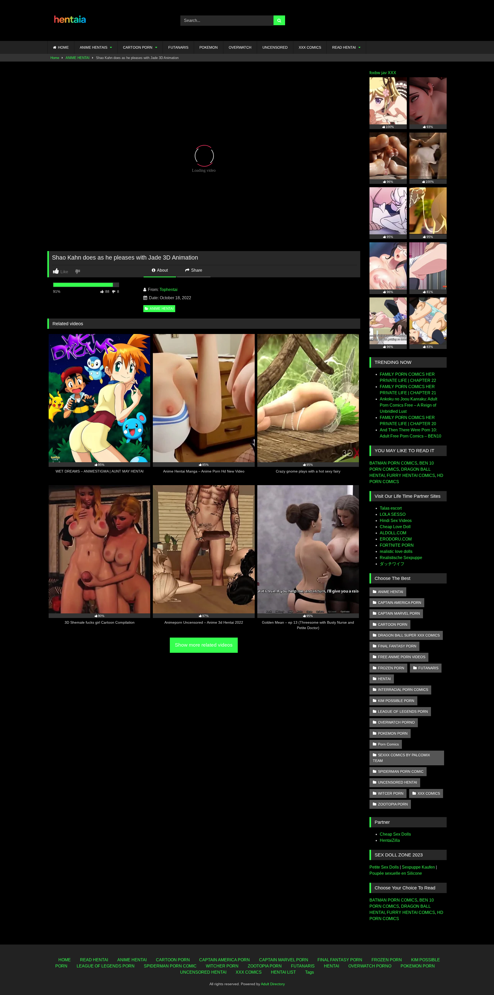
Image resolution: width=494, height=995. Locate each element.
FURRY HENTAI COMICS (411, 475)
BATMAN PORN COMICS (393, 463)
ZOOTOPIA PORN (393, 804)
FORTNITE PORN (397, 545)
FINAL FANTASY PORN (397, 646)
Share (196, 270)
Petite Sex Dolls (384, 867)
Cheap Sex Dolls (395, 834)
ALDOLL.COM (393, 533)
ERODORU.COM (396, 539)
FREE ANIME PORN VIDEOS (401, 657)
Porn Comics (388, 744)
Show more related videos (204, 645)
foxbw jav (378, 73)
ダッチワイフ (392, 564)
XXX (392, 73)
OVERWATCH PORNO (396, 722)
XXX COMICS (310, 47)
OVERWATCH (240, 47)
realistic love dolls (396, 551)
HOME (63, 47)
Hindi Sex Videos (396, 520)
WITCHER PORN (222, 966)
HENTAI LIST (283, 972)
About (162, 270)
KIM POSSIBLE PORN (396, 701)
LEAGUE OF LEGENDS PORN (403, 711)
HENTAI (384, 679)
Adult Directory (273, 984)
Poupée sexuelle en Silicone (395, 873)
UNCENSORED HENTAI (397, 782)
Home (54, 58)
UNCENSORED (275, 47)
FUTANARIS (178, 47)
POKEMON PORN (393, 733)
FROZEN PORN (391, 668)
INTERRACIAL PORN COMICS (403, 690)
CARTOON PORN (137, 47)
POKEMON (208, 47)
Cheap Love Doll (395, 527)
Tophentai (169, 289)
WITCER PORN (390, 793)
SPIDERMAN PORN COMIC (401, 771)
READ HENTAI (344, 47)
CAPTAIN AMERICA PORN (399, 603)
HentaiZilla (390, 840)
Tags (309, 972)
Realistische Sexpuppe (401, 557)
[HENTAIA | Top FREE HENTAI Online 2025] (70, 20)
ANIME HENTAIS (93, 47)
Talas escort (391, 508)
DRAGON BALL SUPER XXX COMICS (409, 635)
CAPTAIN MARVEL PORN (399, 613)
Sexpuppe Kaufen (418, 867)
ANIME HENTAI (78, 58)
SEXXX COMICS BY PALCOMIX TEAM (401, 758)
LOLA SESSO (392, 514)
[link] (78, 271)
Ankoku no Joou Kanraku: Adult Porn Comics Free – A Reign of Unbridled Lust (408, 405)
